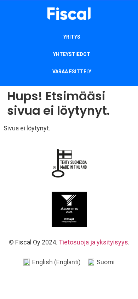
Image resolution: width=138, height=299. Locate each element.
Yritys (71, 37)
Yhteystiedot (71, 54)
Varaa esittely (71, 71)
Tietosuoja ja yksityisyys (93, 242)
